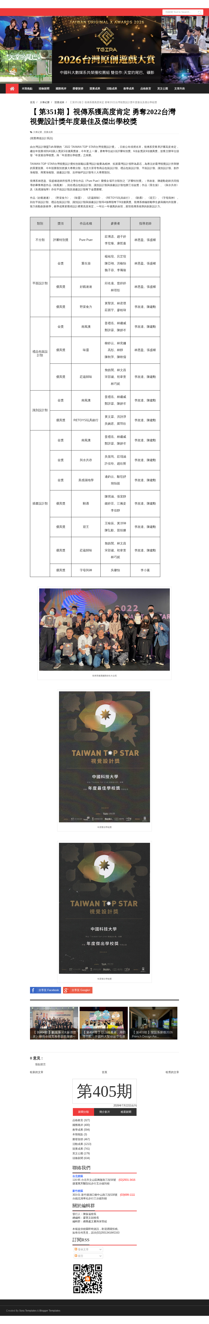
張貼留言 (40, 1064)
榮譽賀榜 (78, 88)
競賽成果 (95, 88)
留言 (80, 1255)
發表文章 (83, 1249)
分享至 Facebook (49, 990)
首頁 (104, 1072)
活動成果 (112, 88)
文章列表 (179, 88)
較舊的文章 (172, 1072)
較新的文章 (36, 1072)
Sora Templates (28, 1310)
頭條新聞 (44, 88)
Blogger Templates (49, 1310)
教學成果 (128, 88)
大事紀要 (37, 132)
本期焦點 (27, 88)
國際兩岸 (61, 88)
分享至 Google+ (81, 990)
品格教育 (145, 88)
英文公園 (162, 88)
